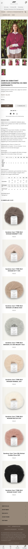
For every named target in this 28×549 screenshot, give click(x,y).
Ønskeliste (21, 105)
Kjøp (7, 105)
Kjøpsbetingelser (16, 526)
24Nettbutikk (16, 543)
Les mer (17, 539)
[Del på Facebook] (10, 114)
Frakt (9, 526)
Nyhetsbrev (21, 529)
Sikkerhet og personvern (10, 529)
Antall (3, 99)
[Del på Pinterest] (14, 114)
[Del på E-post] (17, 114)
